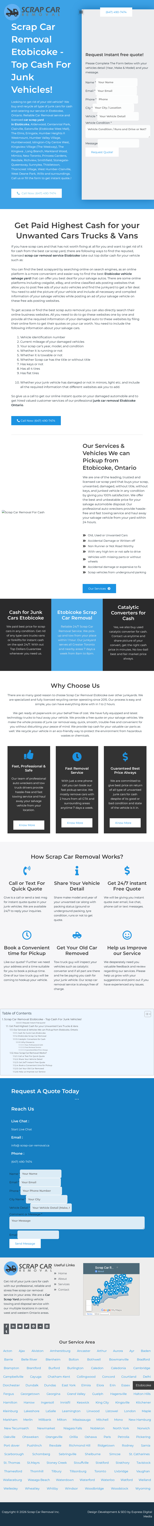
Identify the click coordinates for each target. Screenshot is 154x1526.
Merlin (28, 1419)
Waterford (87, 1480)
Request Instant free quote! (34, 1023)
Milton (62, 1419)
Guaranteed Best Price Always (36, 1050)
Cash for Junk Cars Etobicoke (32, 1033)
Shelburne (93, 1454)
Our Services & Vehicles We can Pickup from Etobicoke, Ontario (46, 1029)
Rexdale (55, 1445)
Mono (118, 1419)
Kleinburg (10, 1411)
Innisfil (65, 1402)
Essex (125, 1385)
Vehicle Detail (19, 1207)
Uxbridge (121, 1471)
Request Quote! (102, 152)
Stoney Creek (57, 1462)
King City (102, 1402)
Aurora (118, 1351)
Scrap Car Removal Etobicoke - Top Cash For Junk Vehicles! (43, 1019)
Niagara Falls (72, 1428)
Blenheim (53, 1359)
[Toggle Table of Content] (146, 1014)
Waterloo (108, 1480)
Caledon (97, 1368)
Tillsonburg (78, 1471)
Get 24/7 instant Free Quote (32, 1062)
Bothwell (94, 1359)
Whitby (52, 1488)
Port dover (12, 1445)
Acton (7, 1351)
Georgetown (30, 1394)
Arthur (102, 1351)
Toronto (100, 1471)
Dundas (50, 1385)
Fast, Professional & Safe (34, 1045)
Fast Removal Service (33, 1047)
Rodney (128, 1445)
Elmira (86, 1385)
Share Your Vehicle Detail (30, 1059)
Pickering (143, 1437)
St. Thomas (12, 1462)
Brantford (34, 1368)
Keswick (83, 1402)
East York (69, 1385)
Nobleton (97, 1428)
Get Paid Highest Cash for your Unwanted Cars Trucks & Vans (43, 1026)
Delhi (147, 1376)
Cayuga (35, 1376)
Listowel (112, 1411)
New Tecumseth (16, 1428)
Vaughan (143, 1471)
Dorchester (11, 1385)
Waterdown (65, 1480)
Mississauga (82, 1419)
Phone (91, 99)
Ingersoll (47, 1402)
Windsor (71, 1488)
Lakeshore (31, 1411)
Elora (100, 1385)
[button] (81, 12)
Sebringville (67, 1454)
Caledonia (118, 1368)
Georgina (53, 1394)
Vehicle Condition (98, 123)
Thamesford (13, 1471)
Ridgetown (106, 1445)
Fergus (8, 1394)
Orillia (73, 1437)
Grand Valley (76, 1394)
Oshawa (91, 1437)
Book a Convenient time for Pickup (35, 1065)
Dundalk (32, 1385)
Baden (146, 1351)
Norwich (143, 1428)
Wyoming (142, 1488)
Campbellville (13, 1376)
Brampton (11, 1368)
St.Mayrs (33, 1462)
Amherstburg (60, 1351)
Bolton (74, 1359)
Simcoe (115, 1454)
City (89, 107)
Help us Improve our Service (32, 1071)
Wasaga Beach (39, 1480)
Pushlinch (34, 1445)
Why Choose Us (27, 1042)
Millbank (44, 1419)
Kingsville (122, 1402)
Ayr (131, 1351)
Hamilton (10, 1402)
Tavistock (144, 1462)
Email (90, 91)
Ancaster (83, 1351)
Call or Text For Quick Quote (31, 1056)
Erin (113, 1385)
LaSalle (51, 1411)
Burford (54, 1368)
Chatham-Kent (59, 1376)
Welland (145, 1480)
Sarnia (145, 1445)
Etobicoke (143, 1385)
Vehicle (91, 116)
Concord (108, 1376)
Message (91, 143)
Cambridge (141, 1368)
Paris (107, 1437)
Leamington (71, 1411)
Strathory (123, 1462)
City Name (17, 1199)
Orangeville (54, 1437)
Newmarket (46, 1428)
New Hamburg (140, 1419)
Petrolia (123, 1437)
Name (90, 82)
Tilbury (56, 1471)
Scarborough (14, 1454)
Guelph (97, 1394)
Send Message (25, 1243)
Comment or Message (25, 1214)
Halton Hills (142, 1394)
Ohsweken (30, 1437)
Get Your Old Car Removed (31, 1068)
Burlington (75, 1368)
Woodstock (119, 1488)
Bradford (143, 1359)
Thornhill (36, 1471)
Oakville (9, 1437)
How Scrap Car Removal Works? (30, 1053)
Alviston (38, 1351)
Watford (127, 1480)
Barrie (8, 1359)
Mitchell (102, 1419)
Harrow (29, 1402)
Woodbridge (94, 1488)
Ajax (22, 1351)
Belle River (29, 1359)
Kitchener (143, 1402)
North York (121, 1428)
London (130, 1411)
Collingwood (86, 1376)
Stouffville (81, 1462)
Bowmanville (119, 1359)
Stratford (102, 1462)
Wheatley (32, 1488)
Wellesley (11, 1488)
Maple (146, 1411)
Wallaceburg (12, 1480)
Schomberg (41, 1454)
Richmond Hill (79, 1445)
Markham (10, 1419)
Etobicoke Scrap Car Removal (32, 1036)
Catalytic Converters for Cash (128, 612)
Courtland (128, 1376)
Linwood (93, 1411)
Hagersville (118, 1394)
